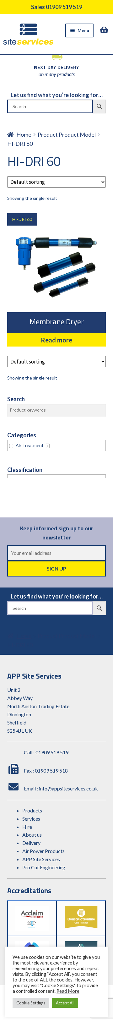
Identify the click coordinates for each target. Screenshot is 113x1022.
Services (31, 819)
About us (32, 835)
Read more (56, 340)
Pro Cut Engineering (43, 867)
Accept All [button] (65, 1002)
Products (32, 810)
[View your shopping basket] (105, 30)
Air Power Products (43, 851)
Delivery (31, 843)
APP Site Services (41, 859)
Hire (27, 827)
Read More (67, 991)
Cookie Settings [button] (30, 1002)
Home (23, 134)
